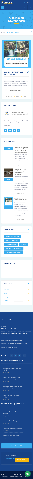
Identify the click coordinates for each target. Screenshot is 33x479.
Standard (6, 290)
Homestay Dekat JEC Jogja (10, 421)
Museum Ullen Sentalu (12, 240)
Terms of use (4, 476)
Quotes (6, 300)
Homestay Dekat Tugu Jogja (11, 435)
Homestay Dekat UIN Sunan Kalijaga (11, 396)
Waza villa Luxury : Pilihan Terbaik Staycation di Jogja (12, 387)
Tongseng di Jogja (11, 244)
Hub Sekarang (21, 459)
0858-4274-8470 (12, 347)
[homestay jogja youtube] (19, 355)
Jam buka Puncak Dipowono (13, 248)
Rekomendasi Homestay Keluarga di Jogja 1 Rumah (12, 369)
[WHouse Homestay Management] (7, 2)
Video (5, 293)
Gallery (6, 297)
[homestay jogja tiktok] (24, 355)
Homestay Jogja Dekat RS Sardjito (12, 428)
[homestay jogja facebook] (11, 355)
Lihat (8, 148)
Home (3, 32)
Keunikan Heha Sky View (12, 236)
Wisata (24, 96)
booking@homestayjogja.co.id (13, 340)
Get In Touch (15, 446)
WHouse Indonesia (17, 112)
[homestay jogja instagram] (15, 355)
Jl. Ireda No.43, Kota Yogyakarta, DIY (17, 343)
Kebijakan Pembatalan (16, 476)
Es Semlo (23, 244)
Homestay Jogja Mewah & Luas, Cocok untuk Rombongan (12, 378)
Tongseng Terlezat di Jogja (13, 252)
